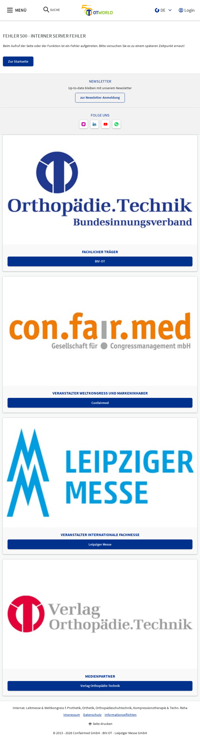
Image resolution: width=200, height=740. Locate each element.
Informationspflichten (121, 715)
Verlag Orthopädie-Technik (100, 685)
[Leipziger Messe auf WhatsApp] (116, 124)
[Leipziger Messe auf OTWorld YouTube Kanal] (105, 124)
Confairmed (100, 403)
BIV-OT (100, 261)
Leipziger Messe (100, 544)
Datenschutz (92, 715)
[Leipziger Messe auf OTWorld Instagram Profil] (83, 124)
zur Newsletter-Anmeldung (100, 97)
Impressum (71, 715)
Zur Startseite (18, 61)
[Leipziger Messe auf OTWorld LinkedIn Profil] (94, 124)
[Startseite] (97, 10)
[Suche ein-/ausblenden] (46, 10)
